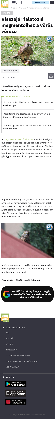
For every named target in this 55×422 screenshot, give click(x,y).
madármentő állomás (39, 8)
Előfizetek (40, 2)
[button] (51, 8)
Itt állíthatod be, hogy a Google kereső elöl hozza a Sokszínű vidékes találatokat (31, 294)
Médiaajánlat (12, 367)
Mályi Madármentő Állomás (18, 139)
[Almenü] (14, 2)
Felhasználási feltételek (18, 356)
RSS (7, 333)
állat (15, 8)
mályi (23, 8)
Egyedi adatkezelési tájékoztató (22, 361)
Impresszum (11, 350)
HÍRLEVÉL (10, 339)
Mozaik (7, 13)
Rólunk (9, 344)
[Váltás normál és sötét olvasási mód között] (21, 2)
